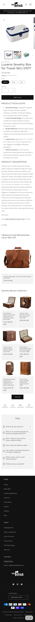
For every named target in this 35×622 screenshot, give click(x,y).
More (5, 515)
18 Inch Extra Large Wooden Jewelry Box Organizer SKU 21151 (24, 382)
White (5, 82)
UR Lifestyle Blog (9, 545)
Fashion (6, 506)
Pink (21, 82)
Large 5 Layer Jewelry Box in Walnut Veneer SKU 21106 (8, 349)
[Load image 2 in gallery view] (17, 55)
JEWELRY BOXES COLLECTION (14, 219)
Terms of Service (9, 536)
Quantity (3, 86)
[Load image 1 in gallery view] (9, 55)
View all (17, 397)
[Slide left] (2, 55)
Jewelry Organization (10, 493)
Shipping (3, 75)
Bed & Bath (7, 489)
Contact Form (8, 561)
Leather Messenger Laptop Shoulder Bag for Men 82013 (17, 277)
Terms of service (18, 615)
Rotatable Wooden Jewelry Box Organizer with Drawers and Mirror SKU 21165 (9, 382)
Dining (6, 484)
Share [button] (5, 225)
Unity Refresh (10, 612)
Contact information (18, 617)
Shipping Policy (9, 528)
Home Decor (8, 502)
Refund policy (28, 612)
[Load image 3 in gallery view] (26, 55)
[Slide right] (33, 55)
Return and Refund (10, 532)
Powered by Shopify (19, 612)
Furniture (7, 498)
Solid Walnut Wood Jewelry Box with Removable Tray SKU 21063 (25, 349)
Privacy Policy (8, 541)
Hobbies (6, 511)
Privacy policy (8, 615)
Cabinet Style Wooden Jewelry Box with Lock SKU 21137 (25, 316)
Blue (13, 82)
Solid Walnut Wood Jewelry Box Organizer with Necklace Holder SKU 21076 (9, 316)
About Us (7, 550)
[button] (4, 4)
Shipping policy (28, 615)
